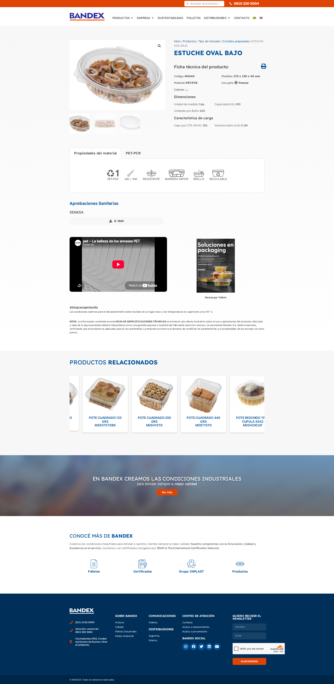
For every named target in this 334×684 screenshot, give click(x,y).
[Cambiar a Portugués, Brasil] (254, 18)
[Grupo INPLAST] (191, 564)
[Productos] (240, 564)
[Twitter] (201, 646)
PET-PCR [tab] (133, 153)
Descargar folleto (215, 297)
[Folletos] (94, 564)
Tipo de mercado (209, 41)
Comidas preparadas (235, 41)
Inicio (177, 41)
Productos (189, 41)
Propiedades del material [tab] (95, 153)
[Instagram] (185, 646)
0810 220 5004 (246, 3)
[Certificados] (142, 564)
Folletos (94, 571)
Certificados (142, 571)
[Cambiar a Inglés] (261, 18)
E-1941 (119, 221)
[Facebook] (193, 646)
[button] (159, 46)
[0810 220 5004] (230, 3)
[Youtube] (216, 646)
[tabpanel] (167, 175)
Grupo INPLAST (191, 571)
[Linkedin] (209, 646)
